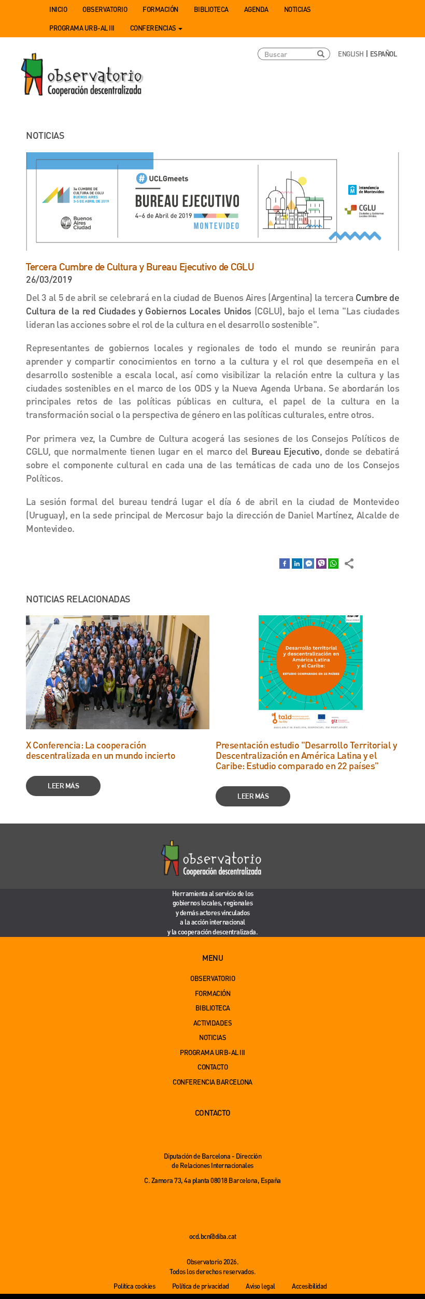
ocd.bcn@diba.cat (212, 1236)
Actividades (212, 1022)
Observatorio (104, 9)
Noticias (297, 9)
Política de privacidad (200, 1285)
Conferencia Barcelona (212, 1081)
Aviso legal (260, 1285)
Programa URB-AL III (82, 27)
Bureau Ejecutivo (285, 451)
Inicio (58, 9)
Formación (160, 9)
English (351, 53)
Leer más (63, 786)
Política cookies (134, 1285)
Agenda (256, 9)
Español (383, 53)
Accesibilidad (309, 1285)
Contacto (212, 1066)
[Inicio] (83, 75)
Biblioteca (211, 9)
